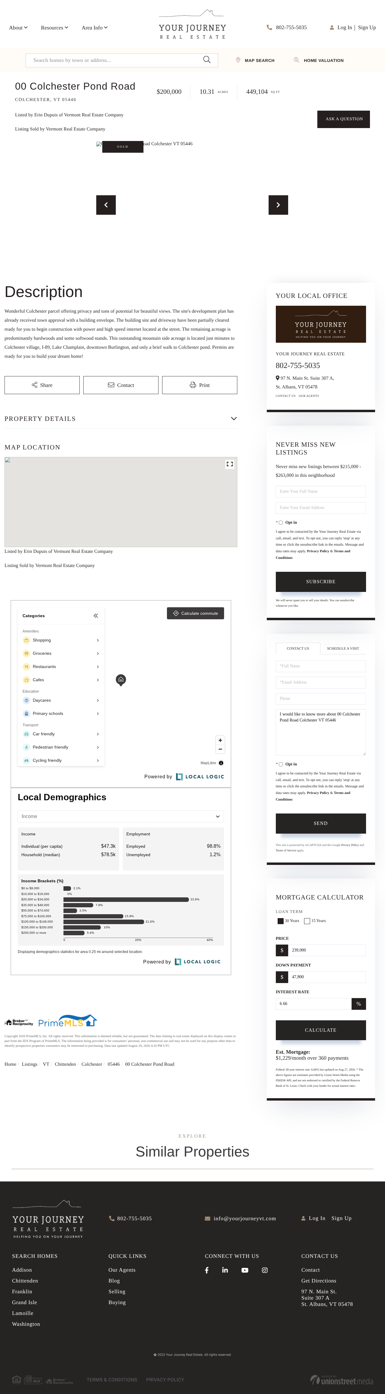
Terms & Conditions (112, 1380)
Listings (30, 1064)
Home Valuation (323, 60)
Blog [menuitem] (114, 1281)
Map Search (260, 60)
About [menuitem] (16, 28)
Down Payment (293, 965)
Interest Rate (293, 992)
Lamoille (22, 1313)
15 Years (318, 921)
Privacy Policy (318, 551)
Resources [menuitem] (52, 28)
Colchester (92, 1064)
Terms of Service (286, 850)
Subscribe (321, 581)
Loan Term (289, 912)
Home (10, 1064)
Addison (22, 1270)
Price (282, 938)
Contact (310, 1270)
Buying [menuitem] (117, 1302)
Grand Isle (24, 1302)
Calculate (321, 1030)
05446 (114, 1064)
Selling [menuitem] (117, 1291)
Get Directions (319, 1281)
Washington (26, 1324)
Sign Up (367, 27)
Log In (344, 27)
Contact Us (286, 396)
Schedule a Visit (343, 648)
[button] (207, 60)
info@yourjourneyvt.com (245, 1218)
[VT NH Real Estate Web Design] (341, 1380)
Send (321, 823)
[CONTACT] (343, 119)
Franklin (22, 1291)
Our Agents (309, 396)
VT (46, 1064)
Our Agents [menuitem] (122, 1270)
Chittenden (65, 1064)
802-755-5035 (291, 27)
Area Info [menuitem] (92, 28)
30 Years (292, 921)
